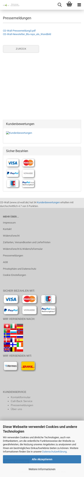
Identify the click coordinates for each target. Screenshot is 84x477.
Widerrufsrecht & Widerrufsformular (23, 248)
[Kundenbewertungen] (19, 132)
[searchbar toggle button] (59, 5)
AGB (5, 262)
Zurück (21, 48)
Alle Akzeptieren (42, 459)
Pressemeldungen (13, 255)
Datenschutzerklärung (54, 451)
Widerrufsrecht (11, 235)
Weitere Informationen (42, 469)
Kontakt (7, 229)
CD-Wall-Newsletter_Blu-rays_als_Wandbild (27, 34)
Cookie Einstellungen (14, 275)
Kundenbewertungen (48, 202)
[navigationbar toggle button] (79, 5)
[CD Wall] (10, 5)
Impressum (9, 222)
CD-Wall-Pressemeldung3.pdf (19, 30)
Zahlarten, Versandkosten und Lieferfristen (26, 242)
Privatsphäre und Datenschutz (19, 268)
